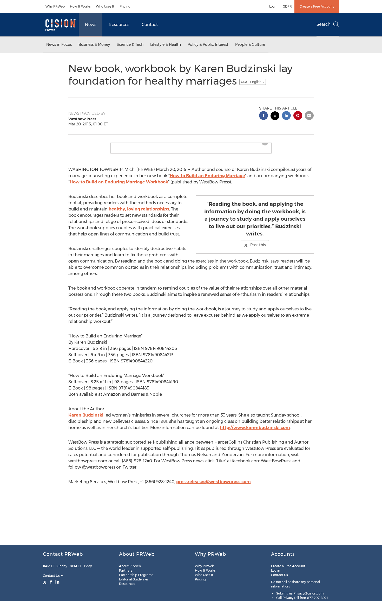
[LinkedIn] (57, 581)
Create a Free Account (317, 6)
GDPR (287, 6)
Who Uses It (105, 6)
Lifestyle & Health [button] (165, 44)
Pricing (125, 6)
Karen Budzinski (85, 415)
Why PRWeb (55, 6)
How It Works (80, 6)
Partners (125, 570)
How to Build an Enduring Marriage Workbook (119, 182)
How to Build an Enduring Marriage (207, 175)
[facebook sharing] (263, 116)
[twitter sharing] (275, 116)
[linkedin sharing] (286, 116)
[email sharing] (309, 116)
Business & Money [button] (94, 44)
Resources (119, 24)
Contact (150, 24)
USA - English (251, 82)
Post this (258, 244)
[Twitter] (45, 581)
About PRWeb (130, 566)
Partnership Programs (136, 575)
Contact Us (52, 576)
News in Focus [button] (59, 44)
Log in (275, 570)
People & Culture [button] (250, 44)
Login (273, 6)
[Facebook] (51, 581)
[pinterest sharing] (297, 116)
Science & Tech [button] (130, 44)
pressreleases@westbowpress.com (213, 481)
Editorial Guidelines (134, 579)
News (90, 24)
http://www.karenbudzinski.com (255, 427)
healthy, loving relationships (139, 209)
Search (324, 24)
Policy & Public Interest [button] (208, 44)
